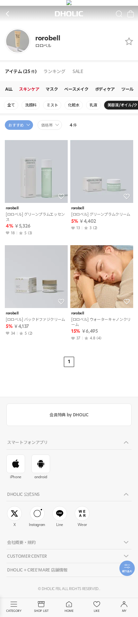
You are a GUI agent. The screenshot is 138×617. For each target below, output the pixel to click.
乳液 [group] (93, 105)
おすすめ (16, 125)
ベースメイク (76, 89)
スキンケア (29, 89)
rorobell (12, 208)
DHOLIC (69, 14)
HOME (69, 611)
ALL (9, 89)
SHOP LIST (41, 611)
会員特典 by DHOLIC (68, 415)
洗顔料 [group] (30, 105)
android (40, 476)
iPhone (16, 476)
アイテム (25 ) (20, 72)
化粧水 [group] (73, 105)
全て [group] (11, 105)
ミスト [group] (52, 105)
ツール (127, 89)
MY (124, 611)
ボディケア (105, 89)
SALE (78, 72)
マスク (52, 89)
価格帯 (47, 125)
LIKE (96, 611)
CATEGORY (13, 611)
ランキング (54, 72)
